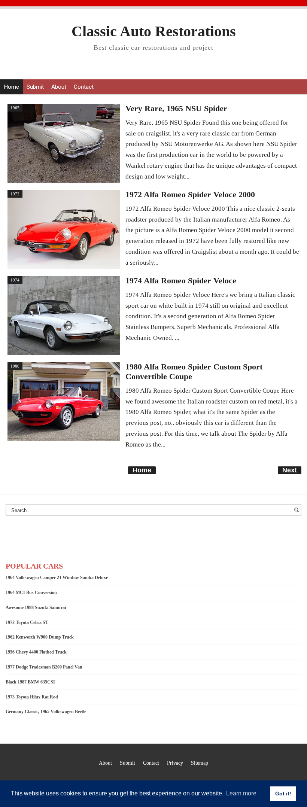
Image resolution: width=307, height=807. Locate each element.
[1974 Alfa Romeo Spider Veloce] (63, 315)
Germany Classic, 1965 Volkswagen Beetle (46, 711)
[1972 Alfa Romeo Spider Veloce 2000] (63, 228)
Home (11, 86)
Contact (84, 86)
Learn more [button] (241, 793)
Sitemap (199, 763)
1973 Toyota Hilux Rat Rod (32, 697)
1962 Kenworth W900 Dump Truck (40, 637)
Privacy (175, 763)
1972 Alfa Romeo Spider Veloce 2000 (190, 194)
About (58, 86)
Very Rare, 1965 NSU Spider (176, 108)
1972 (14, 194)
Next (289, 470)
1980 (14, 366)
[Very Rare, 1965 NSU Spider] (63, 142)
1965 (14, 108)
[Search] (297, 514)
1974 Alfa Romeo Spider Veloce (180, 280)
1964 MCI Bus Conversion (31, 592)
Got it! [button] (283, 794)
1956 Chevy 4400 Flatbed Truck (36, 652)
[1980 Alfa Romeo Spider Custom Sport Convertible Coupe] (63, 401)
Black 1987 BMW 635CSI (30, 682)
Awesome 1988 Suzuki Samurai (36, 607)
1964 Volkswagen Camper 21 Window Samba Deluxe (57, 577)
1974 (14, 280)
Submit (35, 86)
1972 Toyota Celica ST (27, 622)
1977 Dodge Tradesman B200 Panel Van (44, 667)
